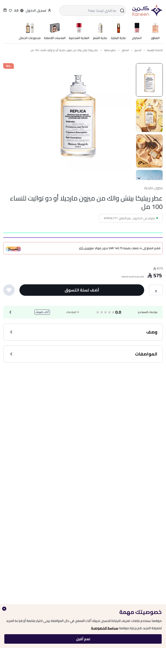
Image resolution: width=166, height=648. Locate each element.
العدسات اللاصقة (54, 38)
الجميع (138, 50)
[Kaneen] (146, 10)
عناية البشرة (118, 38)
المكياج (137, 38)
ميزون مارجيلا (153, 188)
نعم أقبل (83, 639)
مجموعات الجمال (30, 38)
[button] (149, 80)
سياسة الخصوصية (104, 628)
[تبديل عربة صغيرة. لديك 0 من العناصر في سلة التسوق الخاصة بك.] (5, 10)
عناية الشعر (100, 38)
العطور (155, 38)
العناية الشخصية (79, 38)
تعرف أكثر (84, 248)
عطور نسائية (110, 50)
